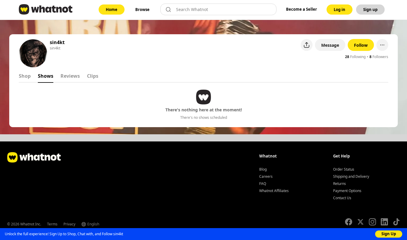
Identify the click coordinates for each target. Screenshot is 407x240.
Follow (361, 45)
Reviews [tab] (70, 76)
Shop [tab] (25, 76)
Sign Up (388, 233)
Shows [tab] (45, 76)
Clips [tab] (92, 76)
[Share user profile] (307, 45)
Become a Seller (301, 9)
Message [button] (330, 45)
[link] (112, 9)
